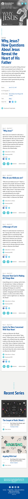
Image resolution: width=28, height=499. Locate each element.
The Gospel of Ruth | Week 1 (13, 420)
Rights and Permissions (14, 491)
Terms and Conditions (19, 490)
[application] (14, 163)
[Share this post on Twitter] (12, 102)
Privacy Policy (10, 490)
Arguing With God (9, 456)
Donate (22, 3)
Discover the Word (7, 3)
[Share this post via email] (15, 102)
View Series (8, 429)
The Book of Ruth (14, 427)
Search (19, 3)
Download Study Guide (9, 108)
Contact (4, 490)
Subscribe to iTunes (10, 152)
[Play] (4, 163)
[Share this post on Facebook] (10, 102)
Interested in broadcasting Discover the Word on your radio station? (14, 480)
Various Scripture (14, 462)
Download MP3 (9, 154)
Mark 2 (10, 98)
